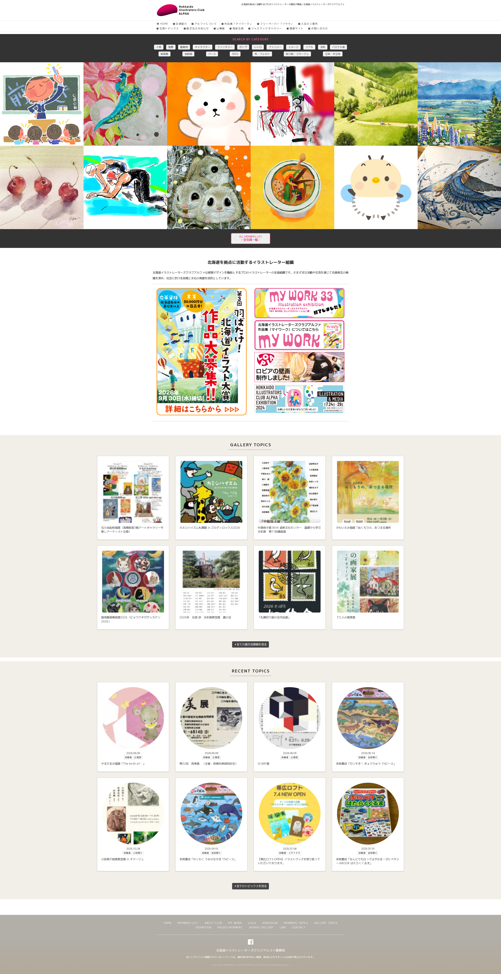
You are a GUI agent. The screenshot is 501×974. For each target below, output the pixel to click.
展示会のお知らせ (198, 28)
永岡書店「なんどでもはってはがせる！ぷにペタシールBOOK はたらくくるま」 (367, 861)
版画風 (164, 54)
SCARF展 (263, 764)
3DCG (235, 54)
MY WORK (235, 923)
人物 (158, 47)
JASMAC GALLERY (260, 927)
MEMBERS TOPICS (296, 923)
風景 (170, 47)
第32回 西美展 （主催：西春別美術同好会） (208, 764)
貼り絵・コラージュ (297, 54)
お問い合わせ (319, 28)
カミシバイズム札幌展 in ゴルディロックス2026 (209, 528)
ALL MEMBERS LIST (250, 238)
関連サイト (297, 28)
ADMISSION (270, 923)
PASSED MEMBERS (229, 927)
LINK (283, 927)
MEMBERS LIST (188, 923)
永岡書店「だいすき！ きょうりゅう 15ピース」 (366, 764)
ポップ (243, 47)
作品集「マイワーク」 (238, 23)
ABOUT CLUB (213, 923)
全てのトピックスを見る (252, 886)
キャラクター (202, 47)
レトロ (258, 47)
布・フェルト (262, 54)
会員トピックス (169, 28)
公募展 (220, 28)
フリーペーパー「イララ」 (277, 23)
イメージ (293, 47)
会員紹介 (181, 23)
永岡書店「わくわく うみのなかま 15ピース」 (208, 859)
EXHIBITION (203, 927)
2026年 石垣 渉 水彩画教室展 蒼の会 (205, 617)
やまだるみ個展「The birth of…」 (123, 764)
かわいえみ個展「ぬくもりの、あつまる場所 (363, 528)
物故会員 (238, 28)
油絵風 (188, 54)
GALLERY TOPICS (326, 923)
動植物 (184, 47)
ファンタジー (224, 47)
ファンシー (275, 47)
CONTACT (298, 927)
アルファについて (206, 23)
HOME (164, 23)
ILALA (252, 923)
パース (212, 54)
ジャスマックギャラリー (266, 28)
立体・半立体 (332, 54)
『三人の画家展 (345, 617)
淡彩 (322, 47)
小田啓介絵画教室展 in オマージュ (122, 859)
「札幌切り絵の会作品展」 (274, 617)
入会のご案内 (309, 23)
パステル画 (338, 47)
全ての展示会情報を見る (252, 644)
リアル (309, 47)
